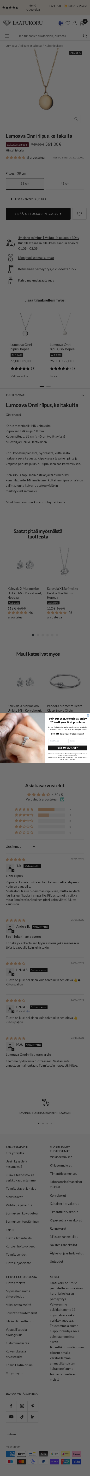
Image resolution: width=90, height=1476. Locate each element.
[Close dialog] (88, 715)
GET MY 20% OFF (67, 747)
